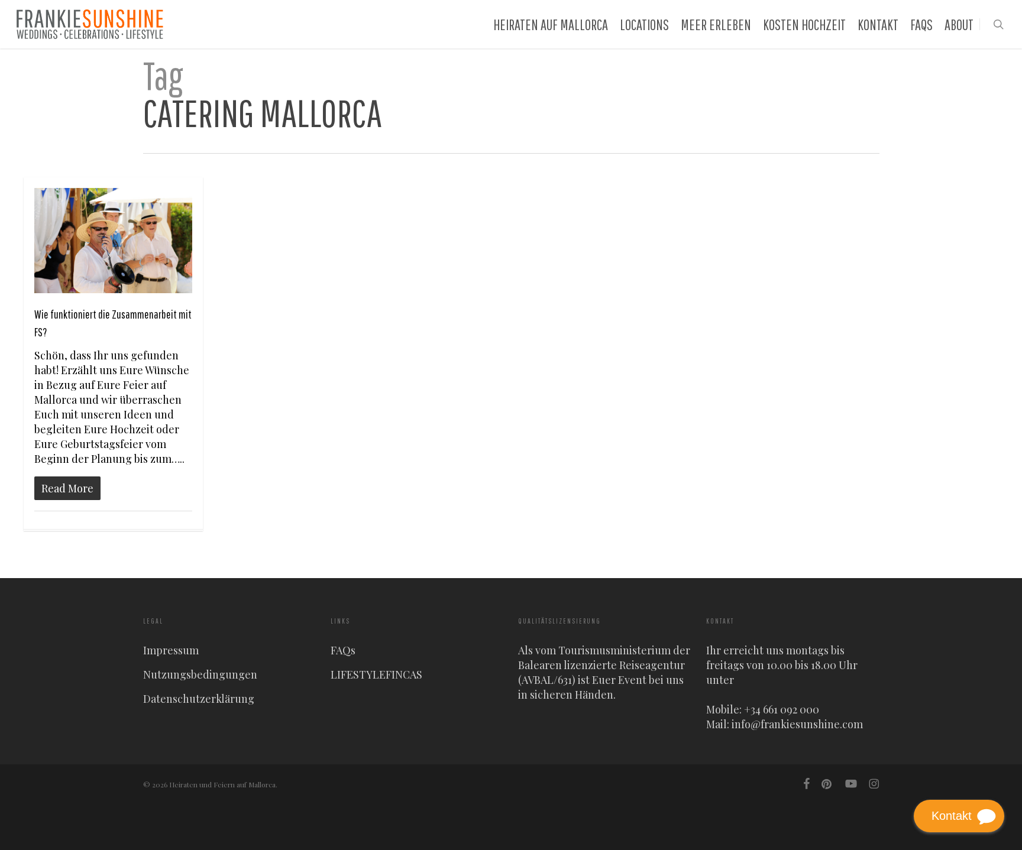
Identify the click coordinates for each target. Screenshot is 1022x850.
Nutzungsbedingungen (200, 674)
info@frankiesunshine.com (797, 724)
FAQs (343, 650)
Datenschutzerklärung (198, 699)
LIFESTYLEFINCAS (376, 674)
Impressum (171, 650)
